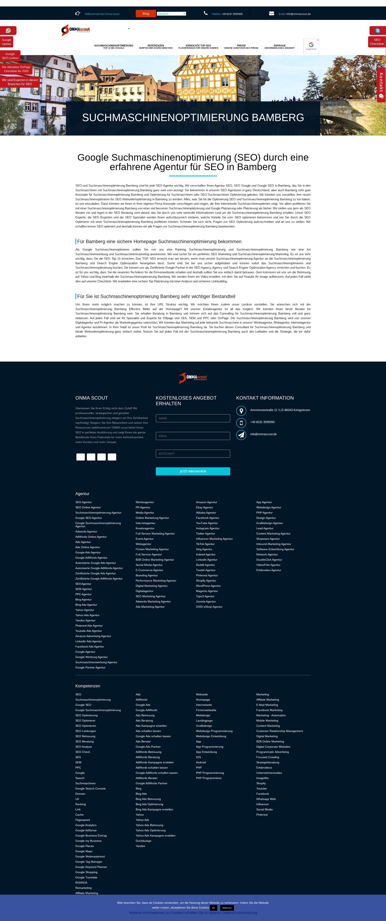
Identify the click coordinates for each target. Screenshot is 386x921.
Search (79, 778)
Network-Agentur (267, 554)
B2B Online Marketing (270, 741)
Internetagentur (145, 523)
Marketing (262, 694)
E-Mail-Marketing (267, 704)
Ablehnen (227, 908)
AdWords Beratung (148, 757)
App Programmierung (209, 746)
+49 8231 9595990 (232, 14)
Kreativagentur (145, 528)
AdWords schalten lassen (152, 767)
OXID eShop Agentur (209, 606)
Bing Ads (141, 793)
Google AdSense (86, 830)
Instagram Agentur (208, 528)
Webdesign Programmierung (214, 731)
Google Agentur (85, 651)
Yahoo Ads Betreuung (149, 825)
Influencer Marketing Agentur (214, 538)
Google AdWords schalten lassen (157, 772)
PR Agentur (143, 507)
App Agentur (264, 502)
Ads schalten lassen (148, 731)
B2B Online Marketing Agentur (155, 559)
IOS (198, 757)
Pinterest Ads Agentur (89, 625)
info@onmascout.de (298, 14)
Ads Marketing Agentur (150, 606)
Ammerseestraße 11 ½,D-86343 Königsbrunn (280, 410)
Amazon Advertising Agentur (93, 636)
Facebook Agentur (207, 517)
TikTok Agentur (205, 544)
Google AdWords (146, 710)
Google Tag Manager (88, 861)
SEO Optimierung (86, 715)
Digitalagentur (144, 591)
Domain (80, 793)
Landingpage (204, 720)
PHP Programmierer (209, 778)
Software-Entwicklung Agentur (275, 549)
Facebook (262, 793)
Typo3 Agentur (205, 596)
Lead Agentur (264, 528)
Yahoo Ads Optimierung (151, 830)
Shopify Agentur (206, 580)
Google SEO (83, 704)
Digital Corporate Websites (273, 746)
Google (80, 772)
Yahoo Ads (142, 819)
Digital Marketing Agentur (152, 585)
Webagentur (143, 544)
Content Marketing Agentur (273, 533)
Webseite (202, 694)
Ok (213, 908)
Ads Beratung (144, 720)
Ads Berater (143, 741)
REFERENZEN (155, 46)
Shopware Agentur (268, 538)
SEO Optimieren (85, 725)
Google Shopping (86, 872)
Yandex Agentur (85, 620)
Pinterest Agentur (207, 575)
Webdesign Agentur (268, 507)
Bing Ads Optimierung (149, 804)
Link (78, 809)
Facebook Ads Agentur (89, 646)
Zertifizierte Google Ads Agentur (95, 573)
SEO (78, 694)
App (198, 741)
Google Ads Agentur (88, 552)
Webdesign (203, 715)
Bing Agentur (83, 599)
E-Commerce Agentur (149, 570)
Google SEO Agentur (88, 517)
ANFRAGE (280, 46)
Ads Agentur (83, 542)
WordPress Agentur (208, 585)
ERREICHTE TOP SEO (198, 46)
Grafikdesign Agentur (269, 523)
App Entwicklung (206, 751)
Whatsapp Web (266, 799)
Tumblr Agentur (206, 570)
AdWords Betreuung (148, 751)
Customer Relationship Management (279, 731)
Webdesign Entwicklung (211, 736)
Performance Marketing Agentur (156, 580)
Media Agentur (145, 512)
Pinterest (262, 814)
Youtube (261, 788)
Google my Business (88, 840)
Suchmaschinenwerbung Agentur (96, 662)
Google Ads (143, 704)
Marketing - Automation (271, 715)
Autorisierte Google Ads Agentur (95, 562)
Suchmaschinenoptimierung (93, 699)
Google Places (84, 846)
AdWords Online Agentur (91, 536)
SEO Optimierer (85, 720)
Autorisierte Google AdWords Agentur (99, 568)
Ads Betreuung (145, 715)
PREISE (241, 46)
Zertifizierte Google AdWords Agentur (99, 578)
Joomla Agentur (206, 601)
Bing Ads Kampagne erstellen (154, 809)
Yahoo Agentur (84, 610)
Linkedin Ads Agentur (88, 641)
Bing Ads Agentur (86, 604)
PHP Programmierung (210, 772)
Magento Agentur (207, 591)
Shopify (261, 783)
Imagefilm (262, 778)
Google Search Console (90, 788)
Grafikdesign (204, 725)
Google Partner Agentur (90, 667)
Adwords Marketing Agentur (153, 601)
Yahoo (140, 814)
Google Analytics (85, 825)
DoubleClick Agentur (269, 559)
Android (201, 762)
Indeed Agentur (206, 554)
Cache (79, 814)
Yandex (140, 846)
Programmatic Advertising (272, 751)
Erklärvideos (264, 767)
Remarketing (83, 887)
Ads (138, 694)
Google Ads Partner (148, 746)
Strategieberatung (267, 762)
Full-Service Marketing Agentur (155, 533)
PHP (199, 767)
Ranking (80, 804)
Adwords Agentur (86, 531)
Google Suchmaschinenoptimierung (98, 710)
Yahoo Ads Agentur (87, 615)
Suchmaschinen (85, 783)
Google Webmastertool (90, 856)
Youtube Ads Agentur (88, 630)
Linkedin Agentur (206, 559)
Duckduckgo (143, 840)
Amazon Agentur (206, 502)
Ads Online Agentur (87, 547)
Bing (138, 788)
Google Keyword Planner (91, 867)
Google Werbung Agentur (91, 657)
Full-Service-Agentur (149, 554)
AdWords (141, 699)
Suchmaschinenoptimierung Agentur (98, 512)
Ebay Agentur (204, 507)
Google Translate (86, 877)
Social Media (264, 809)
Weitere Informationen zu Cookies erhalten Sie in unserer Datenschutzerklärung (193, 913)
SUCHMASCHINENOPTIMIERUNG (113, 46)
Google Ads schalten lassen (153, 736)
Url (77, 799)
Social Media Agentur (149, 564)
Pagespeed (82, 819)
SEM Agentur (83, 589)
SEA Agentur (83, 583)
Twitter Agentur (205, 533)
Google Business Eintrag (91, 835)
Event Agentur (145, 538)
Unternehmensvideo (269, 772)
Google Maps (83, 851)
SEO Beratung (84, 741)
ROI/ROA (81, 882)
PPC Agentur (83, 594)
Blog (146, 13)
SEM (78, 762)
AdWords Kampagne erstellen (155, 762)
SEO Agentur (83, 502)
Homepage (203, 699)
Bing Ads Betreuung (148, 799)
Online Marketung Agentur (152, 517)
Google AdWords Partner (151, 783)
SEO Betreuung (85, 736)
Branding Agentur (147, 575)
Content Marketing (268, 725)
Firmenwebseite (206, 710)
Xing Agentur (204, 549)
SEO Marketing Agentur (151, 596)
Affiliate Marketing (86, 893)
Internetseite (204, 704)
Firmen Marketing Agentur (152, 549)
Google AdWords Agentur (91, 557)
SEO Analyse (83, 746)
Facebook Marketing (269, 710)
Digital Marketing (267, 736)
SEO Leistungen (85, 731)
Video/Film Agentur (268, 564)
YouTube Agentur (207, 523)
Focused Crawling (267, 757)
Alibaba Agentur (206, 512)
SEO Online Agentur (88, 507)
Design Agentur (266, 517)
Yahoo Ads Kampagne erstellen (156, 835)
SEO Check (82, 751)
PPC (78, 767)
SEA (78, 757)
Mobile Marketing (267, 720)
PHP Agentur (264, 512)
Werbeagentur (145, 502)
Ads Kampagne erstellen (151, 725)
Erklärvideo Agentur (268, 570)
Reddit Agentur (205, 564)
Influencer (262, 804)
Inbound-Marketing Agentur (273, 544)
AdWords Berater (147, 778)
